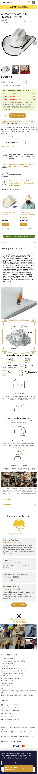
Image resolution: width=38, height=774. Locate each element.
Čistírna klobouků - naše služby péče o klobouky (17, 695)
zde (26, 758)
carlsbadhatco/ (9, 713)
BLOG (3, 688)
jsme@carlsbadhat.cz (11, 705)
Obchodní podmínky (8, 659)
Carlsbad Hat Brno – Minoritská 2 (12, 676)
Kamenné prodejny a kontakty (11, 668)
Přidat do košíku (19, 115)
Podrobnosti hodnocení (28, 22)
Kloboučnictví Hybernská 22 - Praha (13, 671)
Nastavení (18, 763)
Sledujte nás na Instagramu (19, 620)
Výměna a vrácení (7, 666)
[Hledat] (23, 2)
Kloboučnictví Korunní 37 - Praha (12, 673)
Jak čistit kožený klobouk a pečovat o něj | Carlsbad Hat (18, 733)
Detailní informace (7, 146)
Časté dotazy (5, 686)
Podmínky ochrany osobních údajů (13, 661)
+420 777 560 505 (10, 708)
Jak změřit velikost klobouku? (11, 678)
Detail (6, 224)
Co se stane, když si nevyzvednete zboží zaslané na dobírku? (18, 692)
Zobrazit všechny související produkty (19, 236)
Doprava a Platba (7, 663)
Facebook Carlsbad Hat (12, 711)
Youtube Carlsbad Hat (11, 719)
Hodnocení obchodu (19, 516)
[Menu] (34, 2)
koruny (11, 360)
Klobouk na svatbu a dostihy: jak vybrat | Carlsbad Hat (18, 728)
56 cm (13, 229)
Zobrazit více (19, 605)
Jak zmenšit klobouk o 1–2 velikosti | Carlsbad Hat (17, 737)
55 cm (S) (5, 229)
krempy (28, 360)
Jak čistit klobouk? (7, 681)
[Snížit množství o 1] (8, 116)
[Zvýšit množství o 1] (8, 114)
